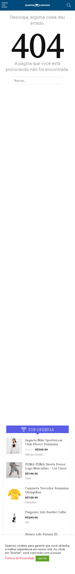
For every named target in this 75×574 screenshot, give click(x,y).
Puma (28, 478)
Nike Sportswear (33, 454)
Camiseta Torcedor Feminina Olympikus (47, 490)
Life (27, 522)
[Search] (69, 5)
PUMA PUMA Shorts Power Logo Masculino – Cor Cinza (45, 466)
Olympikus (30, 502)
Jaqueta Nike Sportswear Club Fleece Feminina (44, 442)
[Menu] (5, 5)
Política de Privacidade (20, 558)
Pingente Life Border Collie (45, 512)
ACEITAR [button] (42, 558)
